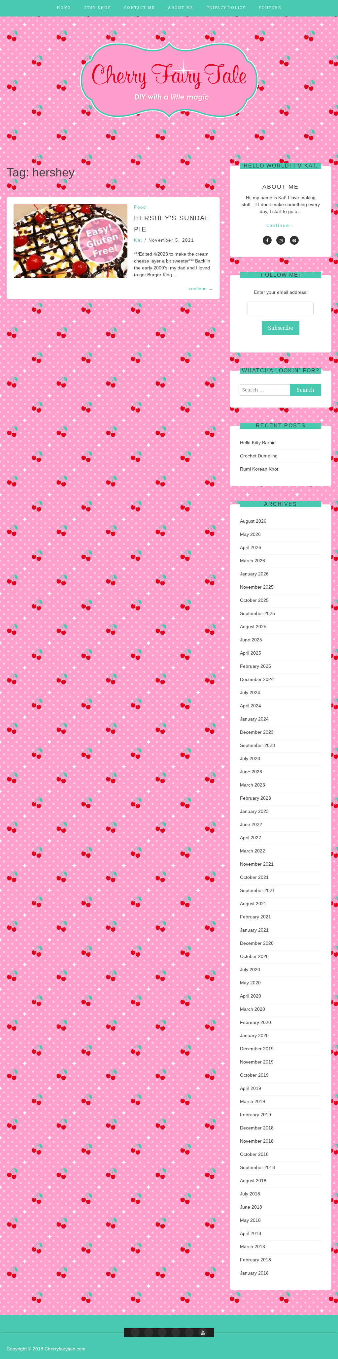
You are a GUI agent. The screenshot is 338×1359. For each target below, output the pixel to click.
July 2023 (250, 758)
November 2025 (257, 587)
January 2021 (254, 930)
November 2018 (257, 1141)
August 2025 (253, 626)
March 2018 (252, 1246)
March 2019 (252, 1101)
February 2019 (255, 1114)
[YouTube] (202, 1332)
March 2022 (252, 850)
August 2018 (253, 1180)
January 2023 (254, 811)
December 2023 (257, 732)
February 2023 (255, 798)
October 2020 (254, 956)
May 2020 (250, 982)
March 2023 (252, 785)
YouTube (270, 8)
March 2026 (252, 560)
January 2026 (254, 573)
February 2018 (255, 1259)
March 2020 (252, 1009)
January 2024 (254, 719)
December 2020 (257, 943)
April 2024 (250, 705)
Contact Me (139, 8)
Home (64, 8)
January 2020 (254, 1035)
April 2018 (250, 1233)
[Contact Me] (162, 1332)
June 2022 (251, 824)
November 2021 (257, 864)
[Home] (135, 1332)
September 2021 (257, 890)
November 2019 (257, 1062)
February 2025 (255, 666)
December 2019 (257, 1048)
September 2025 (257, 613)
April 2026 (250, 547)
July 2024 (250, 692)
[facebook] (267, 240)
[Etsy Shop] (148, 1332)
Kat (138, 240)
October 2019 (254, 1075)
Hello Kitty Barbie (258, 442)
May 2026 (250, 534)
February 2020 (255, 1022)
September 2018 (257, 1167)
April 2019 (250, 1088)
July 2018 (250, 1193)
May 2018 (250, 1220)
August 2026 (253, 521)
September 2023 (257, 745)
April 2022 (250, 837)
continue (201, 288)
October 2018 (254, 1154)
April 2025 (250, 653)
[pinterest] (294, 240)
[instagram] (280, 240)
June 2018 (251, 1207)
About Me (180, 8)
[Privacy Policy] (189, 1332)
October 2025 (254, 600)
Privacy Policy (226, 8)
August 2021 (253, 903)
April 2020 (250, 996)
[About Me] (175, 1332)
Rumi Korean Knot (259, 469)
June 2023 (251, 771)
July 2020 (250, 969)
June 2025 (251, 639)
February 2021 (255, 916)
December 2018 (257, 1127)
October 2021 (254, 877)
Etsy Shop (97, 8)
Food (140, 207)
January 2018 (254, 1273)
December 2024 (257, 679)
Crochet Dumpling (259, 455)
